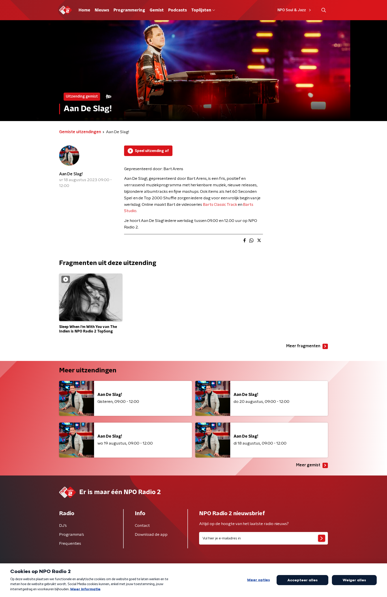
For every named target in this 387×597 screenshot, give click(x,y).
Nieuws (102, 10)
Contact (142, 526)
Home (84, 10)
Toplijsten (201, 10)
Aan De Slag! (71, 174)
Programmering (129, 10)
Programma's (71, 535)
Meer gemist (308, 465)
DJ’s (63, 526)
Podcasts (177, 10)
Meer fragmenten (303, 346)
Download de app (151, 535)
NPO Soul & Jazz (291, 10)
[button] (323, 10)
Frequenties (70, 544)
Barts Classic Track (220, 205)
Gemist (157, 10)
